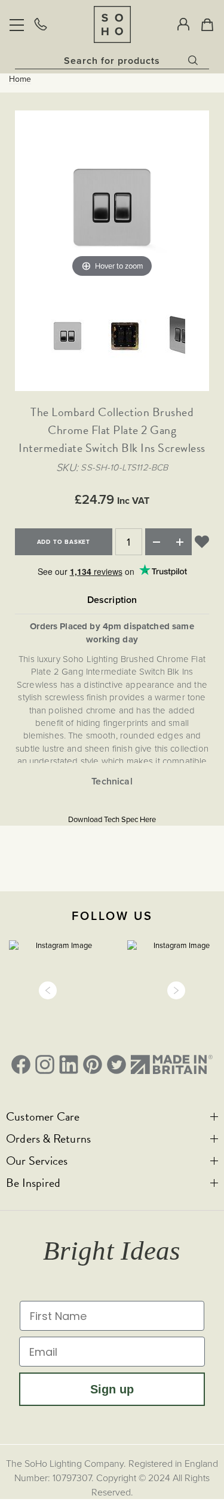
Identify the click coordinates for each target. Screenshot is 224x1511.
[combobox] (112, 60)
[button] (48, 990)
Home (20, 79)
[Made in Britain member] (172, 1064)
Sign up (112, 1389)
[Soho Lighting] (112, 24)
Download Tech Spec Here (112, 819)
